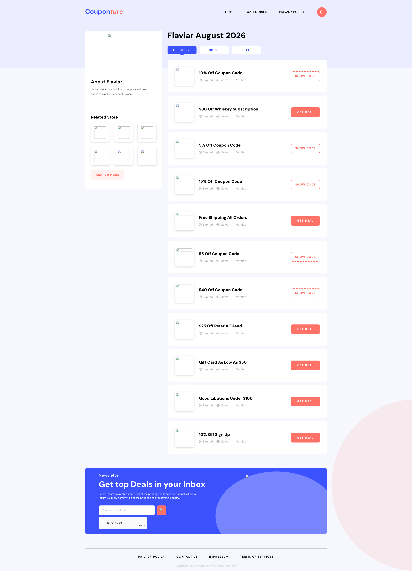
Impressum (219, 557)
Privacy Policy (292, 12)
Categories (257, 12)
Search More (107, 175)
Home (230, 12)
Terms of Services (257, 557)
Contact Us (187, 557)
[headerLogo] (104, 12)
